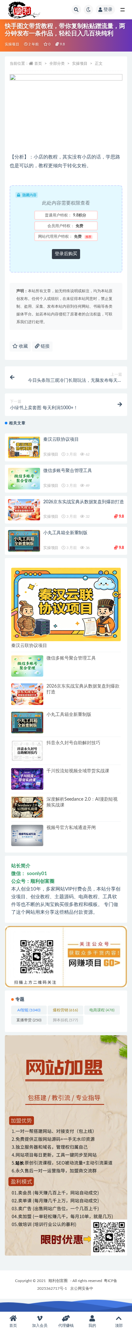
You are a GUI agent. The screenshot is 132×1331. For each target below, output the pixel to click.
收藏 (23, 346)
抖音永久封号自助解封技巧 (73, 743)
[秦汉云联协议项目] (24, 447)
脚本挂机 (65, 1020)
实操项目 (12, 44)
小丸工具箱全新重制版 (65, 533)
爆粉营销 (65, 1010)
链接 (44, 346)
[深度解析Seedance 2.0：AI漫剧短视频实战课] (27, 807)
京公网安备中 (81, 1288)
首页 (38, 63)
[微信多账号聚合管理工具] (24, 478)
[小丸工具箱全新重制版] (24, 541)
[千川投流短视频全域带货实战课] (27, 779)
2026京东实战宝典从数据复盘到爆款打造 (83, 502)
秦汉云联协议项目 (60, 439)
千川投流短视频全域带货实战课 (77, 771)
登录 (107, 9)
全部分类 (57, 63)
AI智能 (28, 1010)
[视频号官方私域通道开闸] (27, 835)
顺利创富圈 (58, 1281)
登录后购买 (66, 254)
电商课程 (101, 1010)
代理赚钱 (66, 1325)
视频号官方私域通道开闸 (71, 827)
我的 (92, 1325)
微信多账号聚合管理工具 (67, 470)
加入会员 (39, 1325)
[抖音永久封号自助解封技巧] (27, 751)
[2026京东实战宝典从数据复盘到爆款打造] (24, 510)
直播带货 (28, 1020)
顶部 (119, 1325)
